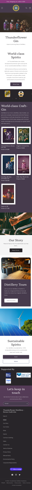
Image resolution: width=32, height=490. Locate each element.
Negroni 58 (4, 206)
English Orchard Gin (23, 146)
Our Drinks (6, 427)
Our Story (5, 423)
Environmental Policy (9, 459)
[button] (2, 8)
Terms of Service (7, 448)
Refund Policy (7, 455)
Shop (4, 430)
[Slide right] (19, 98)
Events (5, 434)
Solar (16, 356)
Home (4, 419)
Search (5, 416)
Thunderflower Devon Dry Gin (8, 146)
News (4, 441)
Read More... (16, 250)
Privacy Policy (7, 452)
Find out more (11, 300)
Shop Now (16, 84)
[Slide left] (12, 98)
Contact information (17, 485)
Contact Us (6, 444)
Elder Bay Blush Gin (23, 177)
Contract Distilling (8, 437)
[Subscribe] (27, 403)
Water (16, 361)
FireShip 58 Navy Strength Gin (6, 177)
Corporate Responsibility (10, 462)
